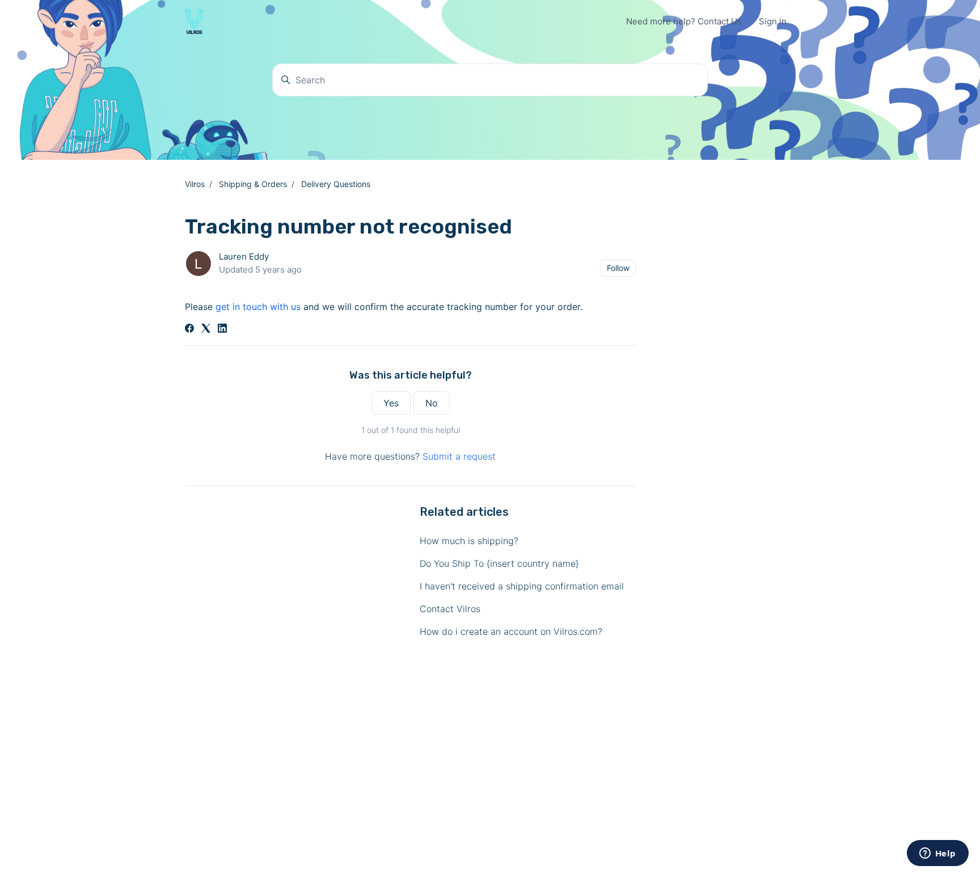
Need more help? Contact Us (684, 21)
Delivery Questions (335, 184)
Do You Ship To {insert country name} (499, 563)
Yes (391, 403)
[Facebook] (189, 329)
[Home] (194, 21)
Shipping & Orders (253, 184)
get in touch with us (258, 306)
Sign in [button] (773, 21)
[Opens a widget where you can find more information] (937, 854)
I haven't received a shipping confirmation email (522, 586)
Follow (618, 268)
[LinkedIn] (222, 329)
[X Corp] (205, 329)
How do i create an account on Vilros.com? (511, 631)
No (431, 403)
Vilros (195, 184)
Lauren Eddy (244, 256)
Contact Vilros (450, 608)
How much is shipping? (469, 540)
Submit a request (459, 456)
